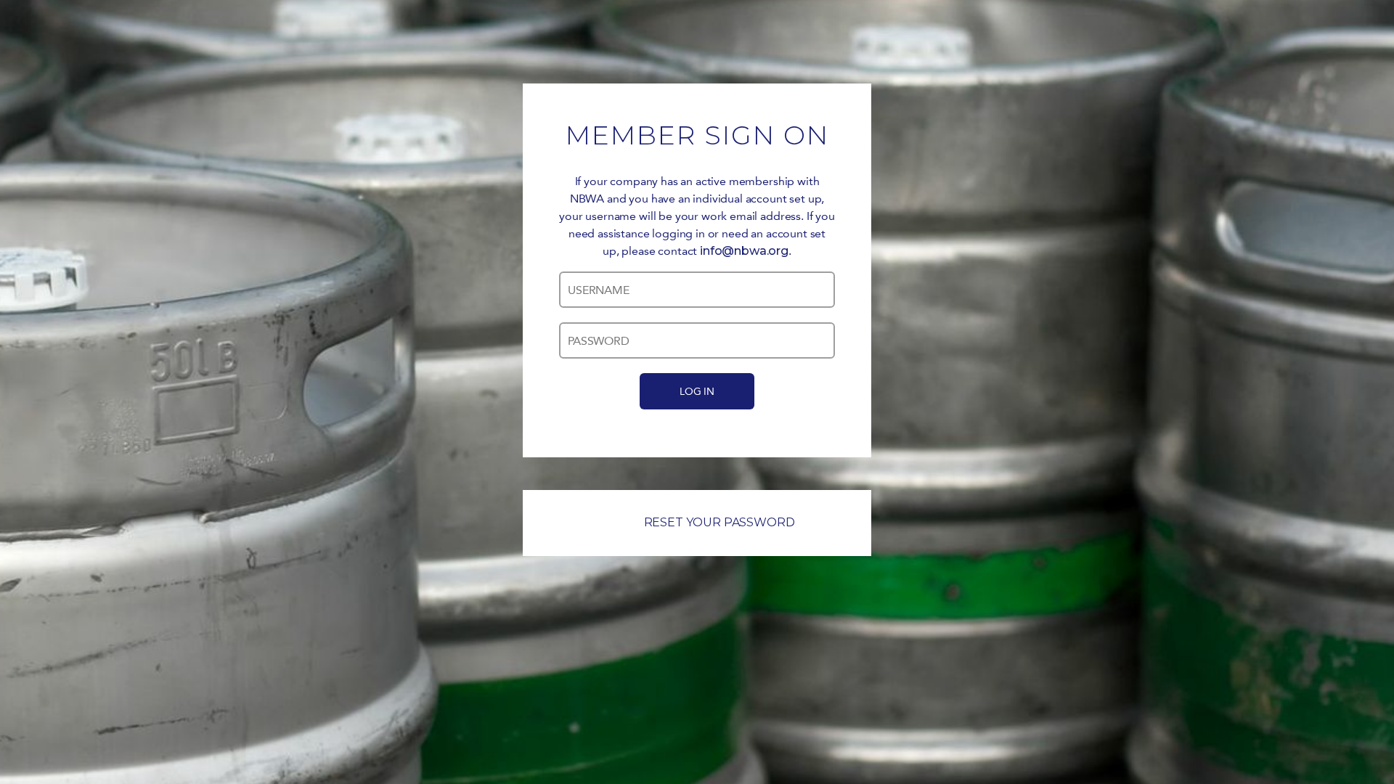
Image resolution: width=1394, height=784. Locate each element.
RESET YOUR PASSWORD (719, 522)
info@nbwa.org (744, 251)
